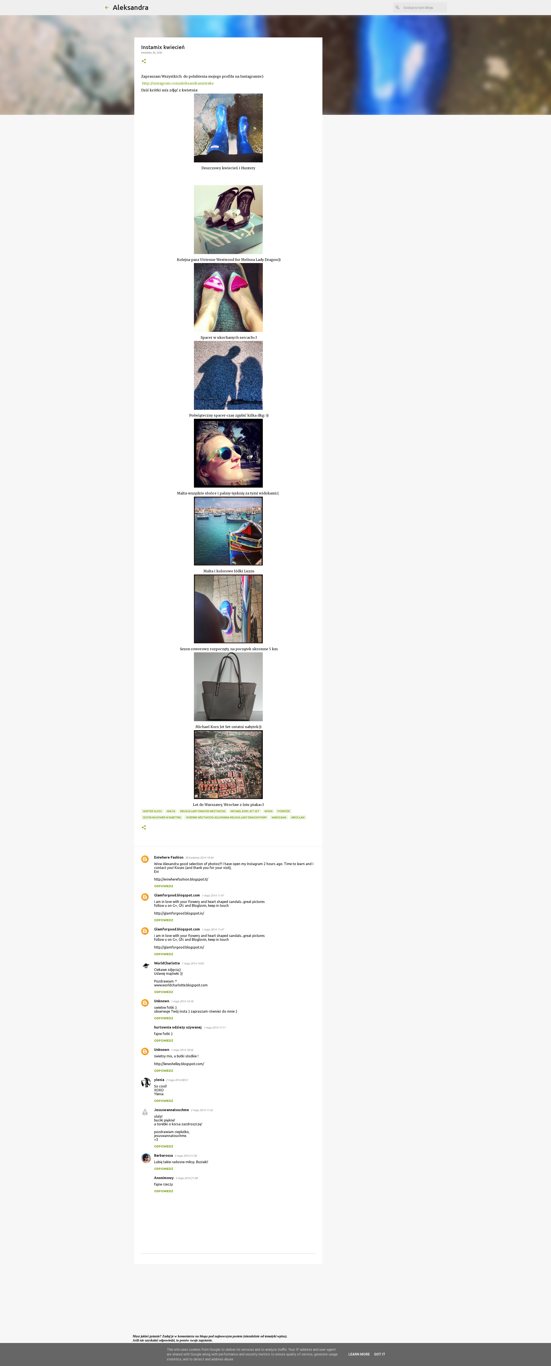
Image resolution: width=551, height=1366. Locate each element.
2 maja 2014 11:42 (202, 1110)
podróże (283, 811)
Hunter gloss (152, 811)
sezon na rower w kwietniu (162, 817)
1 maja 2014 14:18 (182, 1001)
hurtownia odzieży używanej (178, 1027)
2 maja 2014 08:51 (177, 1079)
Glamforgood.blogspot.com (177, 895)
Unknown (161, 1001)
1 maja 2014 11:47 (213, 895)
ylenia (159, 1080)
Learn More (359, 1354)
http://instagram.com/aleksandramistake (178, 83)
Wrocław (298, 817)
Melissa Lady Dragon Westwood (203, 811)
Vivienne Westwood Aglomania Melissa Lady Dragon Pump (226, 817)
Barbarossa (163, 1155)
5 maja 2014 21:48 (186, 1178)
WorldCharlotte (167, 963)
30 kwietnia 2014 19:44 (199, 857)
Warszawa (279, 817)
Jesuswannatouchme (171, 1110)
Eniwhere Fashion (168, 857)
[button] (143, 61)
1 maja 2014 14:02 (193, 963)
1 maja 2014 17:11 (214, 1027)
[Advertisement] (228, 1301)
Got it (379, 1354)
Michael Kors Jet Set (245, 811)
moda (268, 811)
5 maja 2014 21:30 (186, 1155)
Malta (171, 811)
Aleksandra (131, 7)
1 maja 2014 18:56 (182, 1049)
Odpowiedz (163, 886)
